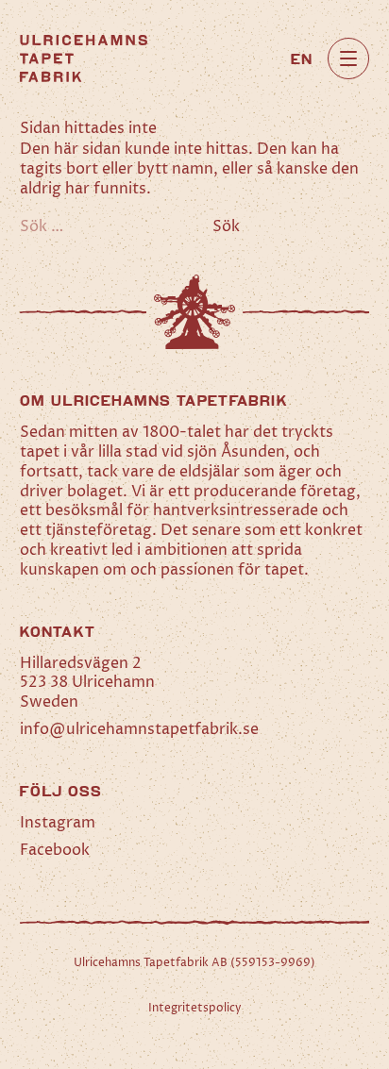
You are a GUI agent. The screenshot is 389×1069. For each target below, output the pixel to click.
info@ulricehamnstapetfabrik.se (139, 729)
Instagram (57, 822)
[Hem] (83, 58)
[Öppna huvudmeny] (348, 58)
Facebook (55, 850)
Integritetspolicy (195, 1008)
